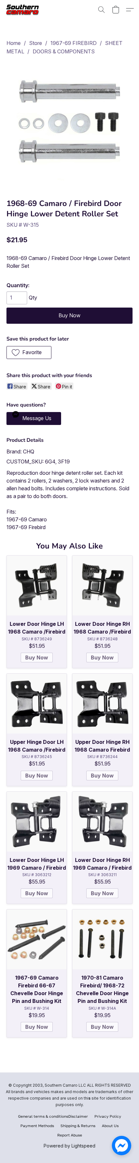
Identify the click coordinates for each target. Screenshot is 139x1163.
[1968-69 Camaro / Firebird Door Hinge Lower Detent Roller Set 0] (69, 125)
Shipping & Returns (77, 1125)
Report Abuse (69, 1135)
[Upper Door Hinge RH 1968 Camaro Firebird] (102, 704)
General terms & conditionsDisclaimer (53, 1116)
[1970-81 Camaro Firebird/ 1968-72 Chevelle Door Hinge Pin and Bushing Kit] (102, 939)
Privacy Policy (107, 1116)
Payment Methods (37, 1125)
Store (35, 43)
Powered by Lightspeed (69, 1145)
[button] (24, 9)
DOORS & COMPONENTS (64, 51)
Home (13, 43)
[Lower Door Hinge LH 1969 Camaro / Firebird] (37, 822)
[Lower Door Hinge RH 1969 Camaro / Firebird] (102, 822)
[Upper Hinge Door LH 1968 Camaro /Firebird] (37, 704)
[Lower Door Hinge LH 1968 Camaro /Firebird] (37, 585)
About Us (110, 1125)
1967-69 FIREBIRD (73, 43)
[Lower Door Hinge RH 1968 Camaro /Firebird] (102, 585)
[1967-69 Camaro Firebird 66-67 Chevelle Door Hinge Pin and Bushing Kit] (37, 939)
